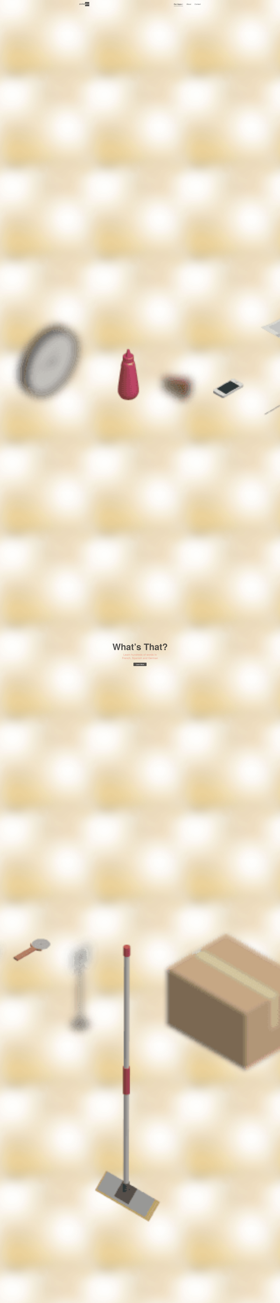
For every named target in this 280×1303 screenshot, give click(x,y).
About (188, 4)
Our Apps (178, 4)
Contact (198, 4)
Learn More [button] (140, 664)
